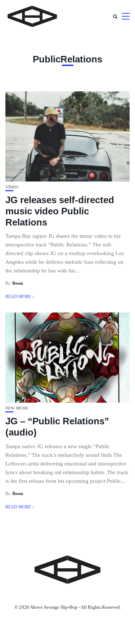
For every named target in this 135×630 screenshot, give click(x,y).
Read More (18, 296)
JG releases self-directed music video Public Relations (59, 211)
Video (11, 187)
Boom (17, 283)
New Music (17, 408)
